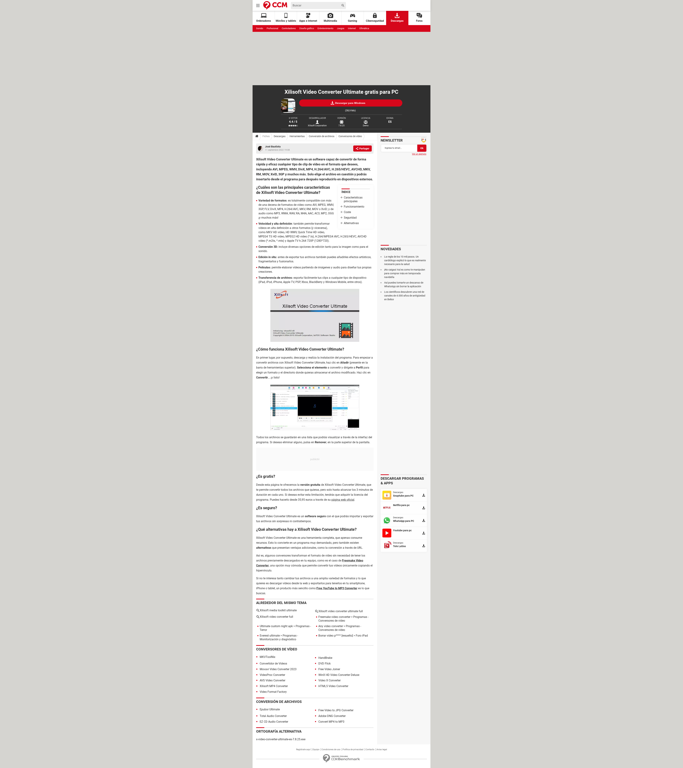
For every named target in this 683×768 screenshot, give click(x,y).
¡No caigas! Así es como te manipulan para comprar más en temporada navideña (404, 273)
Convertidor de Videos (273, 663)
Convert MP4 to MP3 (331, 721)
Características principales (353, 199)
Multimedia (330, 20)
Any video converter (330, 626)
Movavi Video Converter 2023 (278, 669)
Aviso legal (382, 749)
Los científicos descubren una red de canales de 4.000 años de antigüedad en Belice (404, 295)
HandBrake (325, 658)
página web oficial (342, 499)
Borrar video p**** (329, 635)
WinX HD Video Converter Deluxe (338, 675)
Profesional (272, 28)
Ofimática (364, 28)
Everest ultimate (270, 635)
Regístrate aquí (303, 749)
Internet (352, 28)
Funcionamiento (354, 206)
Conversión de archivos (321, 136)
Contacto (370, 749)
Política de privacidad (353, 749)
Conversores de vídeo (350, 136)
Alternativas (351, 223)
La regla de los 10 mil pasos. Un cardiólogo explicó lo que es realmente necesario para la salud (405, 260)
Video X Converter (329, 680)
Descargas (397, 20)
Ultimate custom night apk (276, 626)
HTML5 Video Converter (333, 686)
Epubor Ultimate (270, 709)
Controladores (289, 28)
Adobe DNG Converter (332, 716)
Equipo (316, 749)
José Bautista (273, 146)
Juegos (340, 28)
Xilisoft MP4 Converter (274, 686)
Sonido (259, 28)
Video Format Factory (273, 691)
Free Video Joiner (329, 669)
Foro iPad (362, 635)
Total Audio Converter (273, 716)
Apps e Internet (308, 20)
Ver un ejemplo (419, 154)
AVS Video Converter (272, 680)
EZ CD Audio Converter (274, 721)
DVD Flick (324, 663)
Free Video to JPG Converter (335, 710)
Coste (347, 212)
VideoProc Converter (272, 675)
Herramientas (297, 136)
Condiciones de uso (331, 749)
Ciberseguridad (375, 20)
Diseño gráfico (306, 28)
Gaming (352, 20)
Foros (419, 20)
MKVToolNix (267, 657)
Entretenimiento (325, 28)
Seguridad (350, 217)
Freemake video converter (334, 617)
